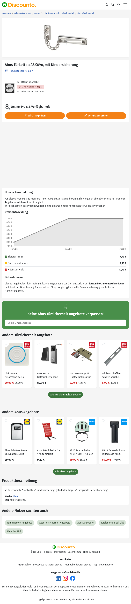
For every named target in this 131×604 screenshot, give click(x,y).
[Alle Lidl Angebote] (9, 88)
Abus (15, 496)
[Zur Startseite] (21, 4)
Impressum (60, 551)
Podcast (47, 551)
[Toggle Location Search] (118, 5)
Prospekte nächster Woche (47, 564)
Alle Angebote (65, 394)
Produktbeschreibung (21, 71)
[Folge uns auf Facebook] (72, 578)
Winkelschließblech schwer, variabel (112, 375)
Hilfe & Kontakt (91, 551)
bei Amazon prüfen (97, 115)
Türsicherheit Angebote (19, 522)
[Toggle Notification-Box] (107, 5)
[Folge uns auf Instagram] (65, 578)
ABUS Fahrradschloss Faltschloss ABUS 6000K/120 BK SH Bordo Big (113, 452)
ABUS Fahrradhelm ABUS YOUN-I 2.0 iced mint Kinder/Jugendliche (81, 452)
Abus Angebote (85, 522)
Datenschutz (74, 551)
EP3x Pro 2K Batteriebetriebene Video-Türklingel (47, 375)
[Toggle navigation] (125, 5)
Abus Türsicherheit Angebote (54, 522)
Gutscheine (24, 564)
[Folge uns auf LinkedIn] (58, 578)
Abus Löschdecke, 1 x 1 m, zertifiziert (48, 452)
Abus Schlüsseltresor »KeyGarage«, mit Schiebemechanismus (17, 452)
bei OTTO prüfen (36, 115)
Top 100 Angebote (103, 564)
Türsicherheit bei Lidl (112, 522)
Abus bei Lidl (14, 531)
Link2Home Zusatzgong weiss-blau (15, 375)
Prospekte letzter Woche (78, 564)
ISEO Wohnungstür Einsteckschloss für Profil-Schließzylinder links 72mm (81, 375)
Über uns (36, 551)
